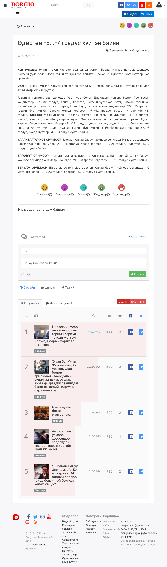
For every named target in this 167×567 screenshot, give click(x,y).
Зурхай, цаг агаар (136, 50)
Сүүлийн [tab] (29, 287)
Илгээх (138, 274)
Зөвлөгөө (116, 50)
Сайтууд (91, 525)
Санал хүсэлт (70, 539)
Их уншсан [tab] (31, 303)
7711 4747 (127, 521)
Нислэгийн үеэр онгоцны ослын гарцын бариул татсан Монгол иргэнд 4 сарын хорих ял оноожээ (56, 336)
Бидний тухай (70, 521)
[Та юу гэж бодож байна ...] (83, 263)
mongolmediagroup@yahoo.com (139, 533)
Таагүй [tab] (69, 287)
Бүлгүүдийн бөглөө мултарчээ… (62, 410)
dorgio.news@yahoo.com (135, 525)
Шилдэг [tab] (49, 287)
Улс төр (40, 490)
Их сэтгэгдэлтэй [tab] (60, 303)
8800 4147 (127, 529)
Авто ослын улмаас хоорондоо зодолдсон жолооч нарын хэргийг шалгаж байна (52, 440)
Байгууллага (93, 521)
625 (133, 5)
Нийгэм (40, 350)
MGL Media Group (35, 544)
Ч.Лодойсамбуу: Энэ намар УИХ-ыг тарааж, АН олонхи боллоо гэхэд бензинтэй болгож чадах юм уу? (56, 475)
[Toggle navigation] (17, 14)
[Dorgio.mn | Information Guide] (16, 517)
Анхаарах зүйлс (136, 236)
